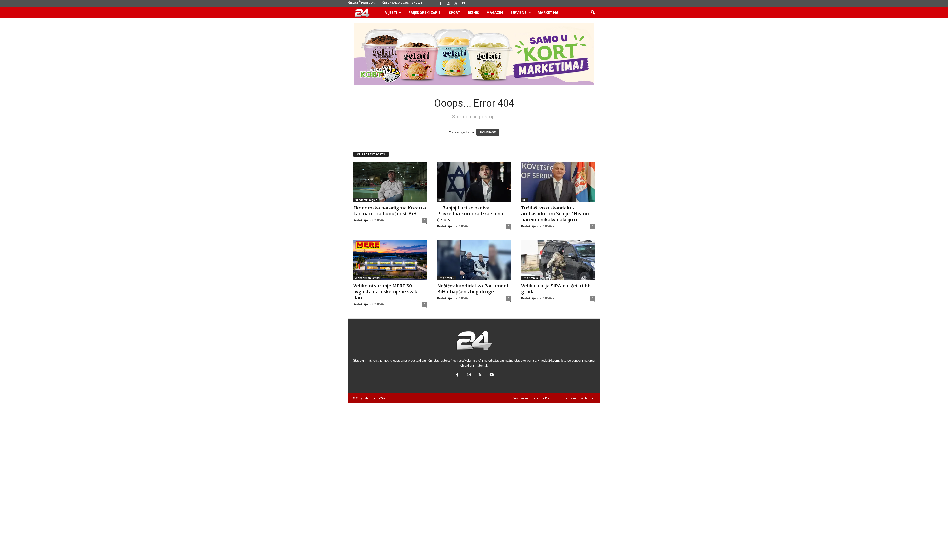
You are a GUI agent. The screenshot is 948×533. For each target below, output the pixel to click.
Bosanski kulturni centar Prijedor (534, 398)
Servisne (518, 12)
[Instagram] (448, 3)
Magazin (494, 12)
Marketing (548, 12)
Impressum (568, 398)
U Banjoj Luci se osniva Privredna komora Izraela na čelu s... (470, 214)
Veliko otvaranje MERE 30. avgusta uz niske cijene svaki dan (386, 292)
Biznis (473, 12)
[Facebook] (441, 3)
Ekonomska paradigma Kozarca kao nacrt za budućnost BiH (389, 211)
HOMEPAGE (488, 132)
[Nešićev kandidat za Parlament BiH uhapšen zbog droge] (474, 260)
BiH (440, 200)
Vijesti (391, 12)
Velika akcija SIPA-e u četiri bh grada (556, 289)
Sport (454, 12)
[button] (592, 12)
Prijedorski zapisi (424, 12)
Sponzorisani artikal (367, 278)
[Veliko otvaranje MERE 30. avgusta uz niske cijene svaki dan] (390, 260)
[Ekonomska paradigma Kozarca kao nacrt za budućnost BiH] (390, 182)
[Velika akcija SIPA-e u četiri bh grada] (558, 260)
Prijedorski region (366, 200)
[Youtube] (464, 3)
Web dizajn (588, 398)
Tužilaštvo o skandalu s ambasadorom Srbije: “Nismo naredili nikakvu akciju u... (555, 214)
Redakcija (360, 220)
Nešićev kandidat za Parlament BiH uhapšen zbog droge (473, 289)
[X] (456, 3)
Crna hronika (446, 278)
